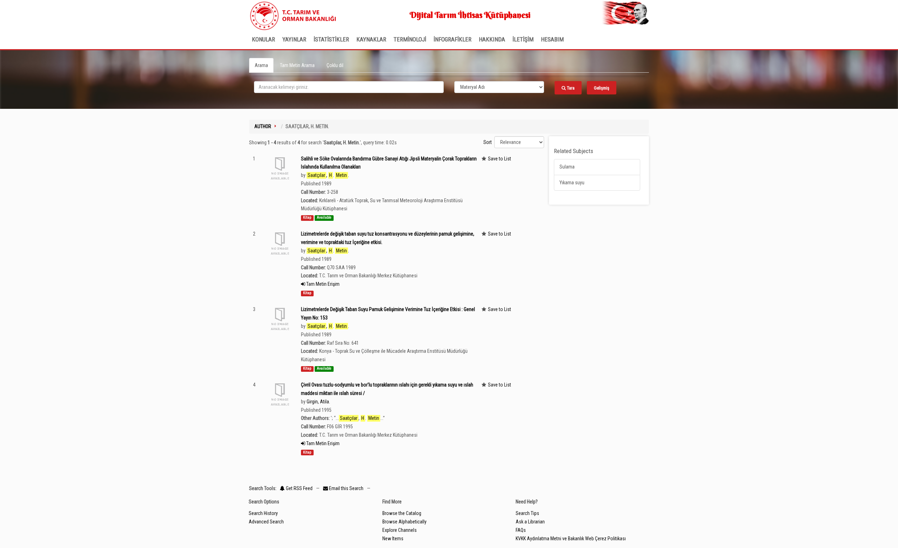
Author (262, 126)
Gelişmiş (601, 88)
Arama (261, 65)
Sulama (567, 167)
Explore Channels (399, 530)
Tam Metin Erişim (322, 284)
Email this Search (346, 488)
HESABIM (552, 39)
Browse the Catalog (401, 513)
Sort (487, 142)
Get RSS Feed (299, 488)
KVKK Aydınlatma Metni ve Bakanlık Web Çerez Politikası (571, 538)
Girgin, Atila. (318, 401)
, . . (328, 175)
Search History (263, 513)
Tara (570, 88)
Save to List (499, 158)
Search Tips (527, 513)
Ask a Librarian (530, 521)
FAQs (521, 530)
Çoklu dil (335, 65)
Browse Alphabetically (404, 521)
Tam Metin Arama (297, 65)
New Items (392, 538)
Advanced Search (266, 521)
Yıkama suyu (571, 182)
